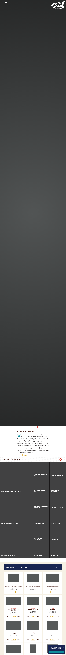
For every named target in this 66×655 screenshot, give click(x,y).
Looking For (7, 566)
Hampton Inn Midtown (53, 586)
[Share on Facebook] (17, 455)
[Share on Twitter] (20, 455)
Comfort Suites (13, 633)
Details (13, 592)
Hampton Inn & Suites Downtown (13, 610)
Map (8, 592)
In (21, 566)
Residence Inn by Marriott (33, 586)
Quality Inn (53, 633)
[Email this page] (22, 455)
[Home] (58, 4)
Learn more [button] (51, 649)
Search (55, 567)
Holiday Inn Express (33, 609)
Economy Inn (33, 633)
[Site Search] (6, 2)
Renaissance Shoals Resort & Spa (13, 586)
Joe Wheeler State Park (52, 609)
